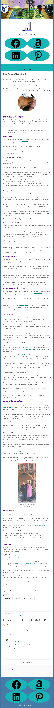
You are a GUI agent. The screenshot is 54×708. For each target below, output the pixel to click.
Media (23, 69)
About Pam (19, 66)
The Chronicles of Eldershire (42, 525)
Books (27, 66)
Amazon (38, 557)
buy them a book (10, 572)
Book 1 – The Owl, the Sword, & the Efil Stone (24, 563)
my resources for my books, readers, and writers (23, 540)
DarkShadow (35, 219)
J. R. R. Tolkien (25, 141)
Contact (31, 69)
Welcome (11, 66)
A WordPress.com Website (27, 705)
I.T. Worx (46, 172)
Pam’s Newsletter (12, 581)
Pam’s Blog (43, 66)
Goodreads (38, 566)
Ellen (7, 624)
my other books (28, 565)
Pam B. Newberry (27, 33)
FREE (36, 581)
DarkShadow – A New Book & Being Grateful (14, 614)
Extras (34, 66)
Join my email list (9, 537)
